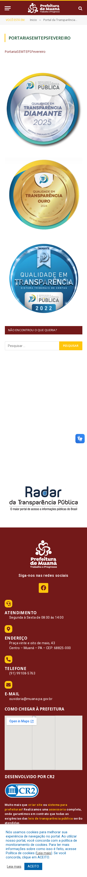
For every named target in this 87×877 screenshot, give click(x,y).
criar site (35, 805)
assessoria (57, 809)
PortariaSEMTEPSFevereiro (25, 51)
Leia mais (44, 853)
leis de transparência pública (50, 818)
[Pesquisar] (79, 8)
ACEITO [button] (33, 866)
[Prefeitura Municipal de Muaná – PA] (43, 8)
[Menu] (8, 8)
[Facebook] (43, 588)
